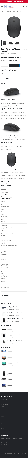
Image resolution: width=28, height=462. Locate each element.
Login (2, 406)
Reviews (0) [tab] (6, 295)
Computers (3, 423)
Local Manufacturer (5, 431)
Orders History (4, 404)
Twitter (5, 70)
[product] (3, 307)
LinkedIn (7, 70)
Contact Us (3, 416)
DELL (7, 60)
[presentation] (3, 27)
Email (12, 70)
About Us (3, 414)
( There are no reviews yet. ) (13, 53)
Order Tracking (4, 399)
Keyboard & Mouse (13, 60)
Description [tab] (6, 78)
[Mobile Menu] (2, 6)
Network (3, 426)
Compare (5, 73)
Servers (3, 428)
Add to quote (14, 65)
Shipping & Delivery (5, 402)
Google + (10, 70)
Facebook (2, 70)
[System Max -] (7, 7)
